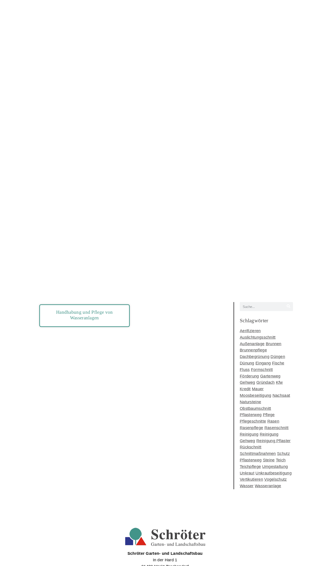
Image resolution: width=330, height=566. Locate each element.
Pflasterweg (251, 414)
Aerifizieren (250, 331)
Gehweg (247, 382)
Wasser (247, 486)
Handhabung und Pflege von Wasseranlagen (84, 314)
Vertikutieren (251, 479)
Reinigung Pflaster (273, 441)
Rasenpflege (251, 428)
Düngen (278, 356)
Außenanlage (252, 344)
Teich (281, 460)
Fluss (245, 369)
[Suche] (288, 306)
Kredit (245, 389)
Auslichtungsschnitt (258, 337)
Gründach (265, 382)
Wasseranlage (268, 486)
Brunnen (274, 344)
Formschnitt (262, 369)
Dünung (247, 363)
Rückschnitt (250, 447)
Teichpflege (250, 466)
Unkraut (247, 473)
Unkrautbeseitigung (273, 473)
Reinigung (249, 434)
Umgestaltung (275, 466)
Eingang (263, 363)
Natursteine (250, 402)
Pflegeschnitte (253, 421)
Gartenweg (270, 376)
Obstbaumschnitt (255, 408)
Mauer (258, 389)
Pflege (269, 414)
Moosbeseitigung (255, 395)
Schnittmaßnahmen (258, 453)
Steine (269, 460)
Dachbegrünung (254, 356)
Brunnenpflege (253, 350)
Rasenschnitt (276, 428)
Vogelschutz (275, 479)
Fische (278, 363)
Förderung (249, 376)
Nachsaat (281, 395)
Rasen (273, 421)
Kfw (279, 382)
